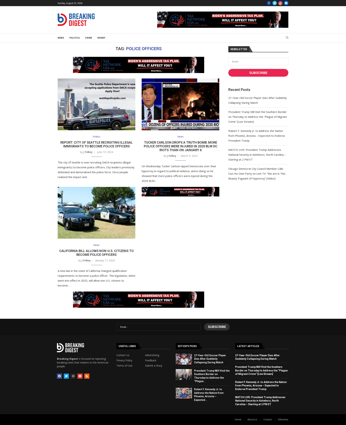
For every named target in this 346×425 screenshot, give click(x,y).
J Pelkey (87, 152)
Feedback (150, 360)
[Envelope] (80, 376)
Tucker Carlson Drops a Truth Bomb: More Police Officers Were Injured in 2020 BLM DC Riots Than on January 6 (180, 146)
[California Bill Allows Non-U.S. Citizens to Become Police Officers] (96, 213)
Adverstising (152, 355)
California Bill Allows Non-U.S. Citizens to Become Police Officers (96, 253)
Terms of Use (124, 365)
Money (101, 38)
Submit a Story (153, 365)
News (61, 38)
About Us (252, 419)
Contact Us (122, 355)
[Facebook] (269, 3)
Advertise (283, 419)
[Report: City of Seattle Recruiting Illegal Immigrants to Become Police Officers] (96, 104)
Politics (74, 38)
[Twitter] (274, 3)
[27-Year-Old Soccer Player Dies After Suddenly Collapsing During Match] (184, 359)
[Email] (286, 3)
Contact (267, 419)
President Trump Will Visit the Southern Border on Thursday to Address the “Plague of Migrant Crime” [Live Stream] (257, 116)
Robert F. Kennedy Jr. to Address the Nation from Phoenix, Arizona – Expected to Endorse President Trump (256, 135)
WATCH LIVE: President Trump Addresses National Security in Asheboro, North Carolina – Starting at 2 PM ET (257, 154)
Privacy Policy (124, 360)
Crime (88, 38)
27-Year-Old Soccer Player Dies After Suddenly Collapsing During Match (210, 359)
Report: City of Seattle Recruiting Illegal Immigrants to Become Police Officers (96, 144)
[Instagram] (280, 3)
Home (238, 419)
